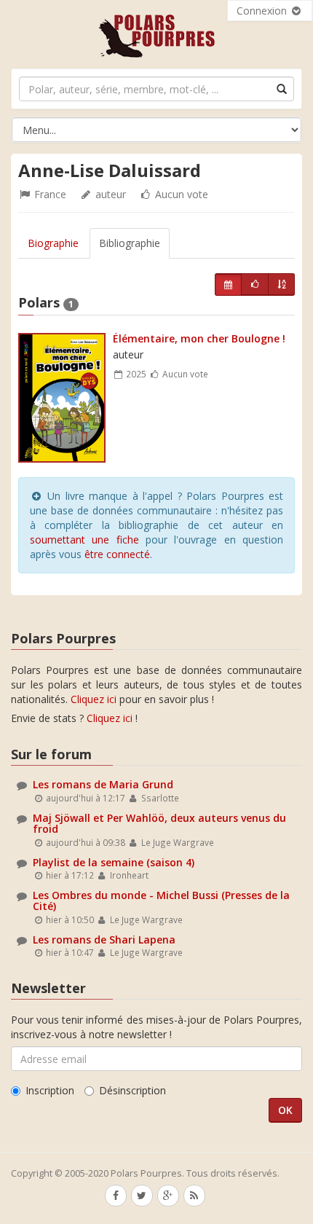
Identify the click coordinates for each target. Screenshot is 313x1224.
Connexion (263, 10)
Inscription (49, 1090)
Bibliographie (129, 243)
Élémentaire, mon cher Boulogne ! (199, 338)
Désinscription (132, 1090)
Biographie (53, 243)
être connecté (117, 554)
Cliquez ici (93, 699)
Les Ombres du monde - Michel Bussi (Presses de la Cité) (161, 900)
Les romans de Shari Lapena (104, 939)
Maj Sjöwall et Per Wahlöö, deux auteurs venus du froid (159, 823)
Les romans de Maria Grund (103, 784)
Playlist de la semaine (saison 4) (113, 862)
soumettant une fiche (84, 539)
